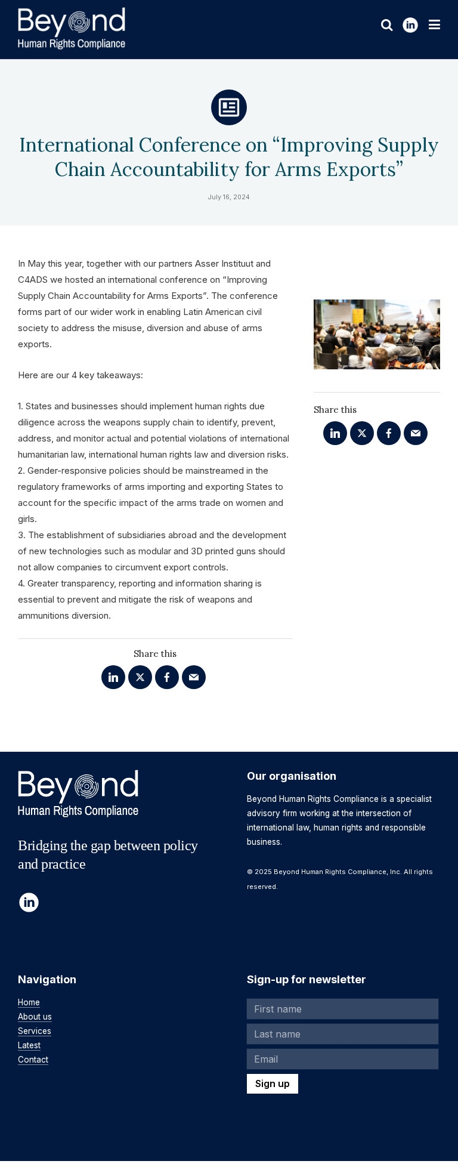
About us (35, 1016)
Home (29, 1002)
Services (34, 1031)
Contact (33, 1059)
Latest (29, 1045)
